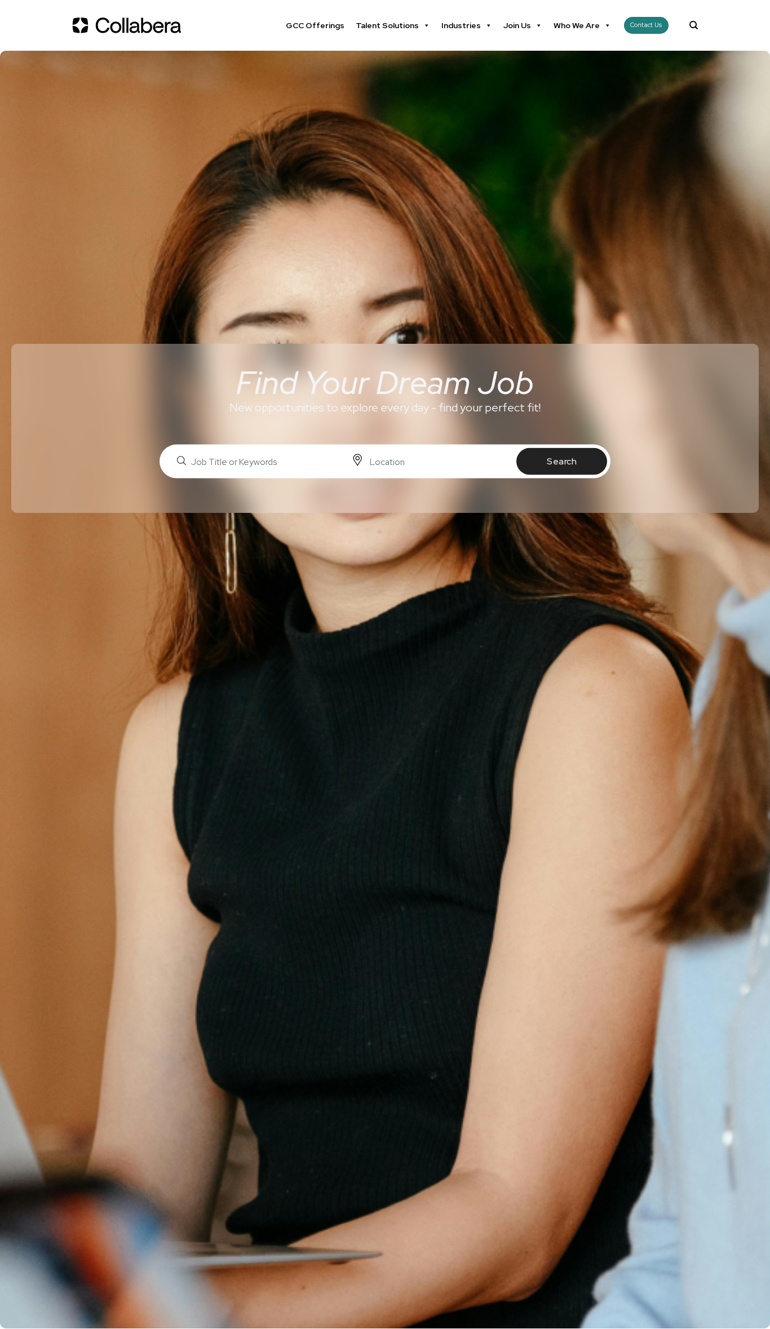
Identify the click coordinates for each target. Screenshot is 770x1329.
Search (562, 461)
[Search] (693, 25)
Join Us (517, 25)
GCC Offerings (315, 25)
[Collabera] (128, 25)
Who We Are (577, 25)
